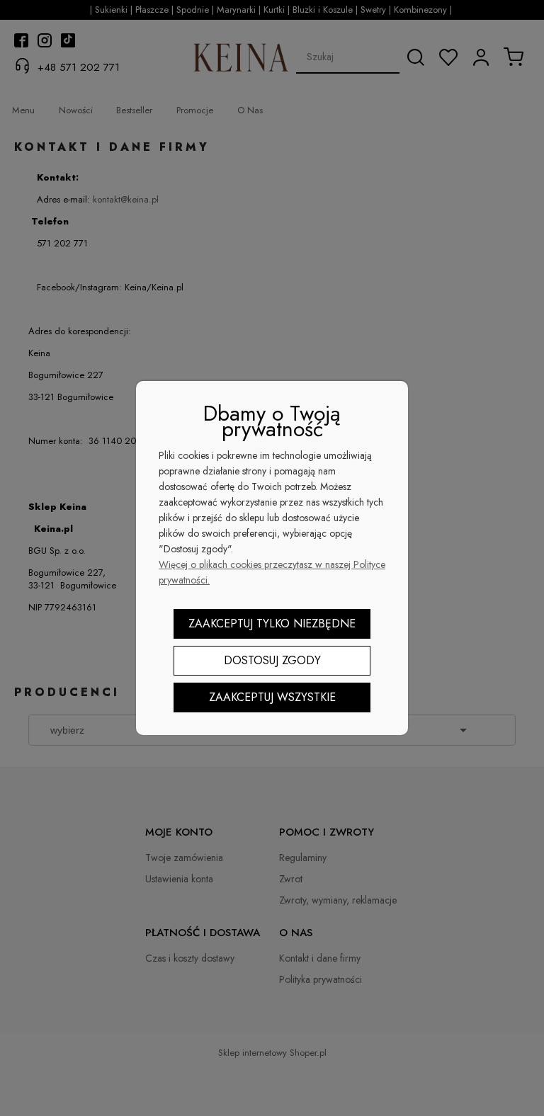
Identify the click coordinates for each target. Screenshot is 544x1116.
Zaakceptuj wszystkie (272, 697)
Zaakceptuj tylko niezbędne (272, 623)
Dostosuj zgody (272, 660)
